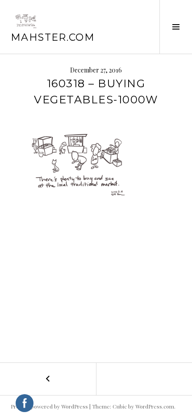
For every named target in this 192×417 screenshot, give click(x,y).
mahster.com (53, 37)
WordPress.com (154, 406)
